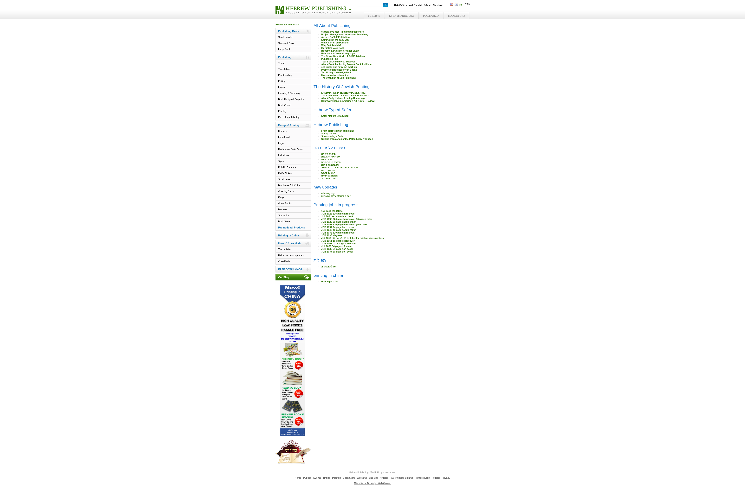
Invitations (283, 155)
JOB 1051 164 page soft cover (338, 241)
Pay (392, 478)
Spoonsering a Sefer (332, 136)
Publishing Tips (329, 59)
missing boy (328, 193)
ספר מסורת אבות (330, 156)
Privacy (446, 478)
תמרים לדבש (328, 173)
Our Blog (283, 277)
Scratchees (284, 179)
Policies (436, 478)
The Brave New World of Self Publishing (343, 56)
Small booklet (285, 37)
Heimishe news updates (291, 255)
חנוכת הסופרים (329, 175)
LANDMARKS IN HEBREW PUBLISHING (343, 93)
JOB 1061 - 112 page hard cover (339, 243)
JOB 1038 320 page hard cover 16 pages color (346, 219)
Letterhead (284, 137)
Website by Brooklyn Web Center (372, 483)
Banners (282, 209)
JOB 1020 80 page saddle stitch (338, 222)
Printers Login (422, 478)
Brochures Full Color (289, 185)
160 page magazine (332, 211)
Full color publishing (289, 117)
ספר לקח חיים (328, 170)
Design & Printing (289, 125)
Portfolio (336, 478)
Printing (282, 111)
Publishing (284, 57)
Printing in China (288, 235)
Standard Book (286, 43)
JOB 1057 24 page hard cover (337, 227)
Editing (282, 81)
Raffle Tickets (285, 173)
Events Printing (322, 478)
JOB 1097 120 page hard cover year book (344, 224)
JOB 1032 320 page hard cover (338, 232)
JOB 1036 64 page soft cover (337, 249)
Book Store (284, 221)
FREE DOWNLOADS (290, 269)
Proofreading (285, 75)
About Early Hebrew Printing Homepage (343, 98)
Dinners (282, 131)
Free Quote (400, 5)
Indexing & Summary (289, 93)
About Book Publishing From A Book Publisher (346, 64)
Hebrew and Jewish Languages (338, 53)
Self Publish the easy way (335, 40)
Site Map (373, 478)
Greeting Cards (286, 191)
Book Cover (284, 105)
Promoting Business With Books (339, 69)
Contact (438, 5)
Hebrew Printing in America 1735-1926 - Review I (348, 101)
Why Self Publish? (331, 45)
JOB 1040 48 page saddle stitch (338, 230)
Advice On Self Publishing (335, 37)
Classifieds (284, 261)
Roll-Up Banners (287, 167)
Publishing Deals (288, 31)
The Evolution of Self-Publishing (338, 78)
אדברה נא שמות (330, 164)
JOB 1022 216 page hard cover (338, 213)
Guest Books (285, 203)
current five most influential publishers (342, 31)
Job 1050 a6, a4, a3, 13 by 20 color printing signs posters (352, 238)
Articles (384, 478)
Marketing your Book (332, 48)
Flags (281, 197)
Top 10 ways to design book (336, 72)
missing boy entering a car (336, 196)
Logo (281, 143)
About (427, 5)
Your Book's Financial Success (338, 61)
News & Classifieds (289, 243)
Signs (281, 161)
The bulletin (284, 249)
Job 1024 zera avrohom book (337, 216)
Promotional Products (291, 227)
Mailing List (415, 5)
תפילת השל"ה (329, 266)
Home (298, 478)
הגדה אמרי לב (328, 178)
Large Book (284, 49)
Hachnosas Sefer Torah (290, 149)
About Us (362, 478)
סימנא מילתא (328, 154)
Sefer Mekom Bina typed (334, 116)
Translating (284, 69)
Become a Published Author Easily (340, 50)
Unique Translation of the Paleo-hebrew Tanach (347, 139)
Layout (281, 87)
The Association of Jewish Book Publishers (345, 95)
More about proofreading (334, 75)
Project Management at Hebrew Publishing (344, 34)
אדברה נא (326, 159)
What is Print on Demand (334, 42)
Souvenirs (283, 215)
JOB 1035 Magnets (331, 235)
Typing (281, 63)
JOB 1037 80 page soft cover (337, 251)
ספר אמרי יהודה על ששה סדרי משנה (340, 167)
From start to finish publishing (337, 131)
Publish (307, 478)
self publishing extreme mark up (339, 67)
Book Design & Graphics (291, 99)
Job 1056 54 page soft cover (337, 246)
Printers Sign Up (404, 478)
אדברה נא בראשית (331, 162)
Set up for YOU (329, 133)
